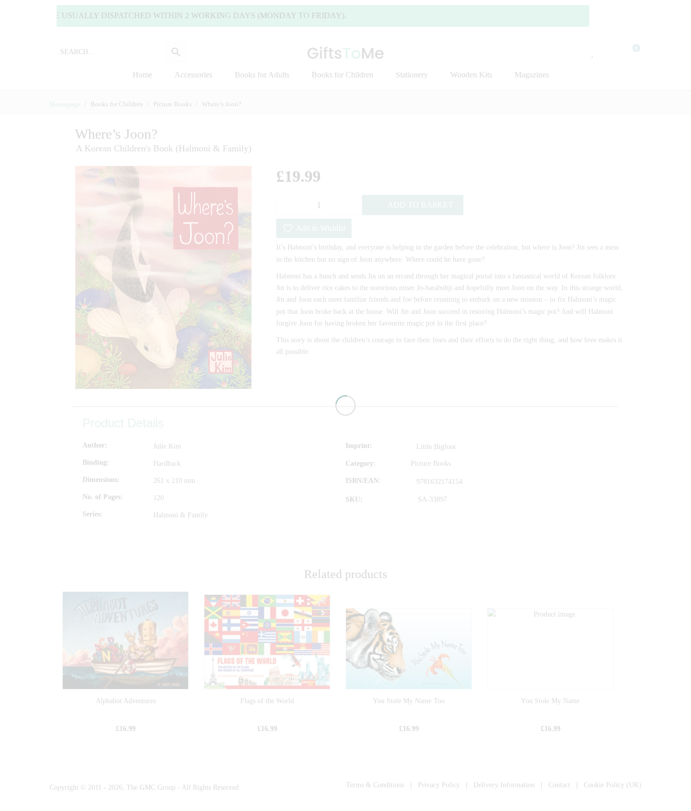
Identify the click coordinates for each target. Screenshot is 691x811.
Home (142, 74)
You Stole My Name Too (409, 701)
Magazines (531, 74)
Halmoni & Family (180, 515)
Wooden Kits (471, 74)
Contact (559, 785)
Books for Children (342, 74)
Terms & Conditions (375, 785)
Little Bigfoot (436, 447)
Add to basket (420, 204)
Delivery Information (504, 785)
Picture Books (431, 463)
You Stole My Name (550, 701)
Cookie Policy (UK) (612, 785)
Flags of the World (267, 701)
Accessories (193, 74)
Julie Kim (167, 446)
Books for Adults (262, 74)
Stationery (412, 74)
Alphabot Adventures (126, 701)
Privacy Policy (439, 785)
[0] (630, 52)
